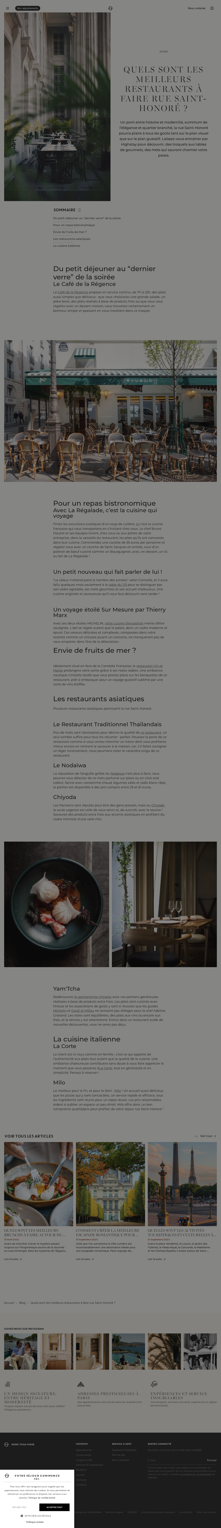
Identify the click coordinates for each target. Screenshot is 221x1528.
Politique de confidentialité (41, 1497)
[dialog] (37, 1499)
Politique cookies (35, 1522)
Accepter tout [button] (54, 1507)
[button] (37, 1516)
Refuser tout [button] (19, 1507)
